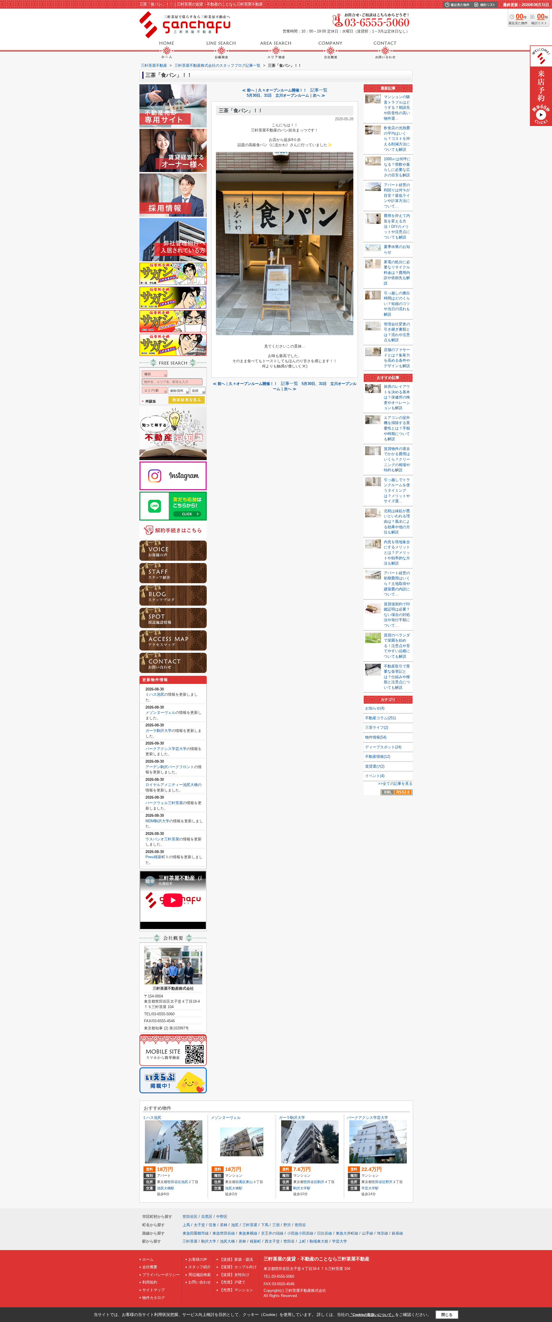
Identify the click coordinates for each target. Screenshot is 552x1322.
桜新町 (255, 1241)
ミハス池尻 (154, 694)
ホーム (148, 1259)
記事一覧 (318, 90)
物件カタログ (153, 1298)
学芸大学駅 (370, 1188)
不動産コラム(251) (380, 718)
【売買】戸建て (232, 1282)
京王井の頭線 (272, 1233)
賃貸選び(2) (374, 766)
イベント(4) (374, 776)
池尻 (184, 1182)
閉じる (447, 1315)
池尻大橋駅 (165, 1188)
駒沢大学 (208, 1241)
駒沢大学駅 (301, 1188)
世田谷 (300, 1225)
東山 (249, 1182)
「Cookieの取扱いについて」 (372, 1315)
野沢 (389, 1182)
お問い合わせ (199, 1282)
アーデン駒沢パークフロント (169, 767)
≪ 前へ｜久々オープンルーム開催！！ (274, 90)
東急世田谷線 (223, 1233)
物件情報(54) (375, 737)
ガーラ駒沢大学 (158, 730)
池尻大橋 (227, 1241)
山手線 (367, 1233)
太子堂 (199, 1225)
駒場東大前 (319, 1241)
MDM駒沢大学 (157, 821)
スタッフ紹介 (199, 1267)
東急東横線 (248, 1233)
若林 (223, 1225)
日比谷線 (324, 1233)
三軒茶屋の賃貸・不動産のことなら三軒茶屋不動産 (316, 1258)
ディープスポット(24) (383, 747)
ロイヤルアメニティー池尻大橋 (171, 785)
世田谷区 (174, 1182)
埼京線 (382, 1233)
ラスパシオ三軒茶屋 (162, 839)
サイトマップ (153, 1290)
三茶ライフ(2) (376, 727)
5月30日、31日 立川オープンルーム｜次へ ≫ (286, 95)
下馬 (265, 1225)
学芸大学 (339, 1241)
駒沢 (320, 1182)
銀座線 (397, 1233)
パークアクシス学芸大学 (166, 749)
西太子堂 (272, 1241)
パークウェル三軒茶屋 (164, 803)
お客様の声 (197, 1259)
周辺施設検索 (199, 1275)
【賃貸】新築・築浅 (236, 1259)
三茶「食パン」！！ (241, 110)
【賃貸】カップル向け (238, 1267)
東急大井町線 (347, 1233)
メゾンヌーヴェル (160, 712)
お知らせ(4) (374, 708)
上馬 (186, 1225)
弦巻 (212, 1225)
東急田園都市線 (196, 1233)
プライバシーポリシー (161, 1275)
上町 (302, 1241)
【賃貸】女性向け (234, 1275)
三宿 (276, 1225)
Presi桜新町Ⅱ (157, 857)
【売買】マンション (236, 1290)
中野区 (221, 1216)
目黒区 (240, 1182)
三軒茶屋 (249, 1225)
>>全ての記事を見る (395, 783)
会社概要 (149, 1267)
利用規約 (149, 1282)
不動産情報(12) (377, 756)
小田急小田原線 (300, 1233)
